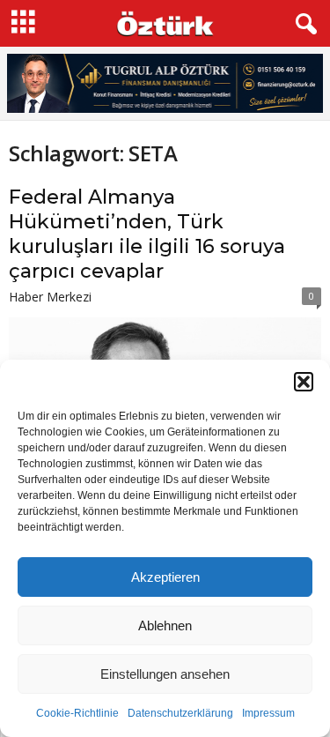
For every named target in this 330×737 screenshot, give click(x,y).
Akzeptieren (165, 577)
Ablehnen (165, 625)
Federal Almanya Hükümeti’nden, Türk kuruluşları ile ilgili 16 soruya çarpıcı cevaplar (147, 234)
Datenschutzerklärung (180, 713)
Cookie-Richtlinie (77, 713)
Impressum (268, 713)
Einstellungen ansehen (165, 673)
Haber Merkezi (50, 296)
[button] (303, 382)
